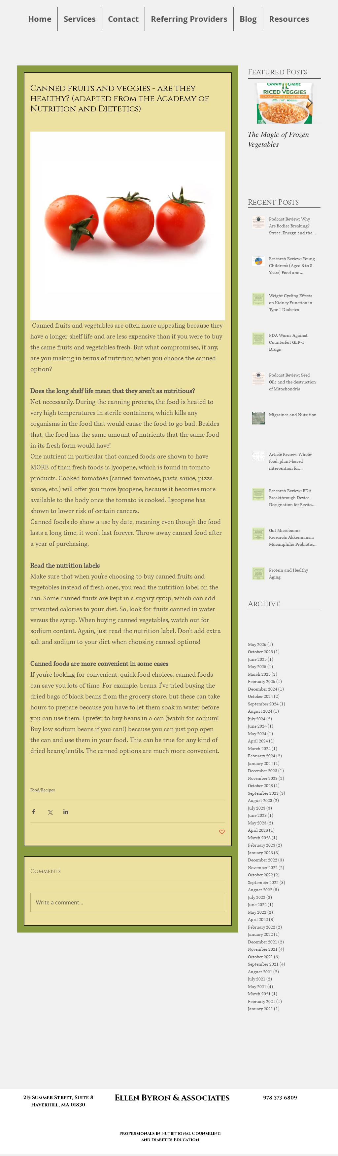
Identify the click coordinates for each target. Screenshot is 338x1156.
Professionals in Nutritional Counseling (170, 1133)
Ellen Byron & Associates (172, 1098)
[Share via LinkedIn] (66, 812)
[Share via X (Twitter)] (50, 812)
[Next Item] (310, 103)
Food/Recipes (42, 790)
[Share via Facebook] (33, 812)
